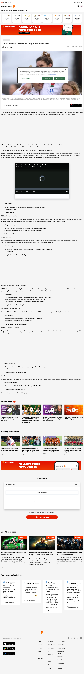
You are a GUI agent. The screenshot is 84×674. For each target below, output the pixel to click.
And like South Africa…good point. (9, 596)
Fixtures (40, 645)
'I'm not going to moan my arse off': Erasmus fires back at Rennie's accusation (74, 590)
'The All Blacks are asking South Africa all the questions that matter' (52, 588)
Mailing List (51, 648)
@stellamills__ (55, 158)
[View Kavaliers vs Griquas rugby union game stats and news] (57, 18)
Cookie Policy (61, 648)
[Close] (65, 69)
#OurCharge (39, 301)
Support (60, 660)
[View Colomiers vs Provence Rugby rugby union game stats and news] (77, 18)
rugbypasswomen (28, 393)
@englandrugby (10, 363)
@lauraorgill (8, 294)
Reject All (47, 78)
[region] (42, 75)
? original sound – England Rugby (15, 372)
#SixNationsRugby (40, 228)
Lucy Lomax (9, 47)
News (3, 10)
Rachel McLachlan (14, 240)
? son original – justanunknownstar (16, 324)
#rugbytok (18, 230)
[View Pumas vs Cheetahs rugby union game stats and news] (6, 18)
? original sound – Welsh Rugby (15, 389)
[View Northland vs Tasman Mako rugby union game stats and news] (47, 18)
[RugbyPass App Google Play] (15, 649)
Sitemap (40, 658)
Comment (8, 105)
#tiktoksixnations (36, 230)
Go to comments (9, 602)
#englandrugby (24, 367)
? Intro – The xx (9, 213)
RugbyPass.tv (51, 645)
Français (50, 668)
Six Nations (18, 112)
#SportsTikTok (22, 321)
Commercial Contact (61, 664)
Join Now (50, 641)
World (49, 661)
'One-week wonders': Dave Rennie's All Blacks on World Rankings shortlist (31, 590)
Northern (50, 654)
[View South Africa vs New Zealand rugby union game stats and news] (16, 18)
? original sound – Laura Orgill (14, 305)
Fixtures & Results (11, 10)
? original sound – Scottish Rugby (15, 255)
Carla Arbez (26, 312)
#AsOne (37, 249)
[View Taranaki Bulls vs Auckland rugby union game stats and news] (67, 18)
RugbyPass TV (22, 10)
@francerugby (9, 315)
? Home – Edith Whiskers (13, 234)
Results (40, 648)
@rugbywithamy (43, 219)
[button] (82, 10)
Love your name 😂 (31, 596)
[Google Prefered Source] (75, 106)
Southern (50, 658)
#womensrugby (10, 230)
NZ (48, 665)
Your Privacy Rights (25, 78)
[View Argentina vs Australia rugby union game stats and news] (27, 18)
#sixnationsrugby (10, 209)
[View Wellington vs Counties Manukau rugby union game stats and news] (37, 18)
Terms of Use (61, 645)
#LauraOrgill (9, 301)
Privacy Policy (61, 641)
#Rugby (29, 321)
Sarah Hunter (15, 153)
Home (39, 641)
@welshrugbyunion (11, 382)
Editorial (60, 668)
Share (16, 105)
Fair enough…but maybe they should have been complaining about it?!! (73, 599)
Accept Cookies (59, 78)
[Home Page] (8, 6)
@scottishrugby (10, 246)
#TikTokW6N (9, 251)
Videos (40, 655)
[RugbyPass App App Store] (15, 644)
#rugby (42, 207)
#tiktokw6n (26, 230)
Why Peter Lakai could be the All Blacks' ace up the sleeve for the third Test (9, 589)
